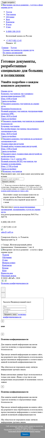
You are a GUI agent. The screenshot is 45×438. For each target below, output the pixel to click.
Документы (11, 14)
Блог (8, 19)
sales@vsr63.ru (7, 232)
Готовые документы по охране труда (18, 50)
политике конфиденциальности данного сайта (14, 191)
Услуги (9, 12)
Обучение (10, 17)
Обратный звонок (8, 275)
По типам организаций (12, 52)
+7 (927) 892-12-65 (14, 40)
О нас (8, 27)
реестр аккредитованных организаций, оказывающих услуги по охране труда (20, 209)
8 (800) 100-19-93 (13, 31)
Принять (25, 434)
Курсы (9, 24)
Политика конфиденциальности (14, 283)
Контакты (10, 22)
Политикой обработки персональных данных (24, 431)
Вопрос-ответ (8, 262)
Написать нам (7, 273)
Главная (5, 47)
